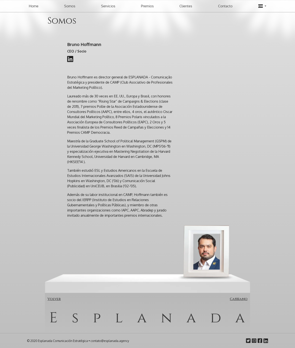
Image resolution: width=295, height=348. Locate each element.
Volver (54, 299)
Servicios (108, 6)
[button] (262, 6)
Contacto (225, 6)
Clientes (185, 6)
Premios (147, 6)
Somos (69, 6)
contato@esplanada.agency (109, 341)
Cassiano (238, 299)
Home (33, 6)
